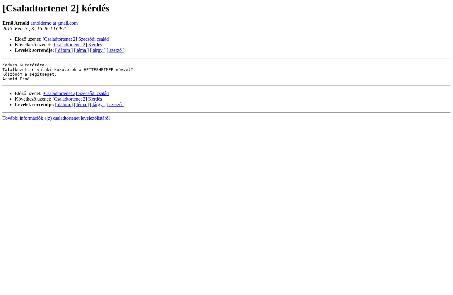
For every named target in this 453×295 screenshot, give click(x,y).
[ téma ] (81, 50)
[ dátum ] (64, 50)
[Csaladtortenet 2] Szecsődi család (76, 39)
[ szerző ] (115, 50)
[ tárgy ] (97, 50)
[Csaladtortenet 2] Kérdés (77, 44)
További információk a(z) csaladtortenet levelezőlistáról (56, 118)
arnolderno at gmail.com (54, 23)
